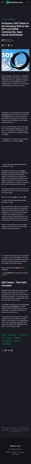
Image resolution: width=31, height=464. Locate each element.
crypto (4, 334)
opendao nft (17, 338)
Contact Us (7, 452)
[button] (2, 2)
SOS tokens (5, 114)
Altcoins (4, 19)
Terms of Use (21, 452)
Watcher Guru (15, 446)
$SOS (21, 141)
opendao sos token (7, 341)
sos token (17, 341)
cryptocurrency (12, 334)
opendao (9, 338)
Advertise (14, 452)
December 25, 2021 (8, 166)
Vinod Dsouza (8, 39)
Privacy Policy (15, 454)
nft (3, 338)
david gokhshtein (22, 334)
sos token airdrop (7, 344)
